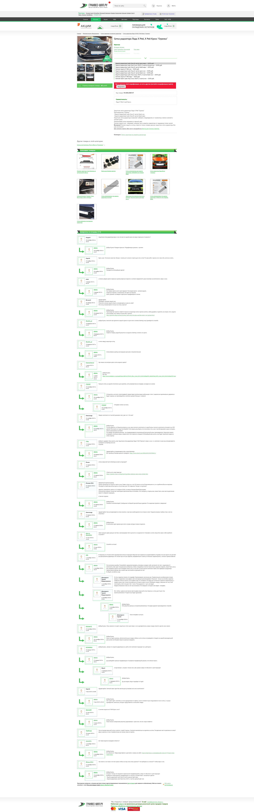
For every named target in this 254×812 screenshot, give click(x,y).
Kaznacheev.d (90, 363)
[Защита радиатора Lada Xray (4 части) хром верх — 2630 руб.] (145, 63)
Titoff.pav (89, 731)
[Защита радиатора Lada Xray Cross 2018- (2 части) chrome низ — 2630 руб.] (145, 65)
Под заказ (136, 49)
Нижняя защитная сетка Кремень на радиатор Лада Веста (86, 171)
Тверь (80, 15)
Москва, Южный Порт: (120, 56)
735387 (88, 384)
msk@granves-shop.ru (155, 802)
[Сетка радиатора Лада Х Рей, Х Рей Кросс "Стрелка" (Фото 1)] (81, 68)
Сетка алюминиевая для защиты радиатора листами (109, 196)
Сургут (133, 13)
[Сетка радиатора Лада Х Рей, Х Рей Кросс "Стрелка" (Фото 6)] (90, 77)
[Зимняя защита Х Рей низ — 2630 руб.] (145, 69)
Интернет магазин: (119, 47)
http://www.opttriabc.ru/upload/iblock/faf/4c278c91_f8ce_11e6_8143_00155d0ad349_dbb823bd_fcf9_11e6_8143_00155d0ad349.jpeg (139, 376)
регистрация (131, 783)
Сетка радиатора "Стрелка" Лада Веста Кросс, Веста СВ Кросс (85, 196)
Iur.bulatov (89, 647)
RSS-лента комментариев (169, 784)
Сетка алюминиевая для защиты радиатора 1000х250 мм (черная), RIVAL (159, 197)
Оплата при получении (168, 14)
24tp (87, 441)
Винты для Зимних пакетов (150, 129)
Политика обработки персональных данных (126, 806)
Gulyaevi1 (89, 626)
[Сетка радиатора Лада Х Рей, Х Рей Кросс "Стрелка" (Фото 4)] (108, 68)
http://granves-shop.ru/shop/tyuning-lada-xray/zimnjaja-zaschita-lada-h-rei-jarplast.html (130, 315)
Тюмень (84, 15)
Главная (85, 19)
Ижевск (113, 13)
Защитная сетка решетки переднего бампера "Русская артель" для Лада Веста (135, 197)
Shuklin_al (89, 321)
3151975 (88, 741)
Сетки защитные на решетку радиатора (111, 33)
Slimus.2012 (89, 762)
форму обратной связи (106, 785)
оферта (121, 804)
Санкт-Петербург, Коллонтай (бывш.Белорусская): (122, 50)
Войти (174, 6)
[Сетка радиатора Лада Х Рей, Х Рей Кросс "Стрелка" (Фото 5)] (81, 77)
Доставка (124, 19)
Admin (96, 248)
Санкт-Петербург (95, 13)
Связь (157, 19)
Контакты (147, 19)
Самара (129, 13)
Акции (106, 19)
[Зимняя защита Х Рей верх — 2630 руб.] (145, 77)
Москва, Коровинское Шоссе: (122, 53)
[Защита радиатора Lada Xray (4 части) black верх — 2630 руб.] (145, 67)
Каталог (95, 19)
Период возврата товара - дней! (94, 85)
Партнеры (136, 19)
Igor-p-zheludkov (89, 534)
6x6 (87, 555)
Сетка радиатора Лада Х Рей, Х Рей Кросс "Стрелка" (136, 33)
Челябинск (89, 15)
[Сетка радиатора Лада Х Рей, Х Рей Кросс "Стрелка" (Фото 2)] (90, 68)
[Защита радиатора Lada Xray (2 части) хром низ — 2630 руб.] (145, 71)
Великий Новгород (105, 13)
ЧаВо (114, 19)
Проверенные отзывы (150, 14)
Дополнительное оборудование (91, 33)
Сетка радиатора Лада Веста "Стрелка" (90, 145)
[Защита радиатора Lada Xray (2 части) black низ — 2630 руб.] (145, 73)
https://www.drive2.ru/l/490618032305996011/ (143, 453)
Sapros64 (88, 710)
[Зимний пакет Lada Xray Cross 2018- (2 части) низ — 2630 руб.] (145, 79)
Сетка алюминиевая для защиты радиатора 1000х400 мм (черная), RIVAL (135, 172)
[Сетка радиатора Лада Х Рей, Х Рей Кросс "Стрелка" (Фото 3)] (99, 68)
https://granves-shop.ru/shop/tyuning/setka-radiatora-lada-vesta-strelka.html (127, 474)
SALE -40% (167, 19)
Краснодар (118, 13)
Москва (88, 13)
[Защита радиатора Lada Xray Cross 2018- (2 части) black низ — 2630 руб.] (145, 75)
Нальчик (124, 13)
